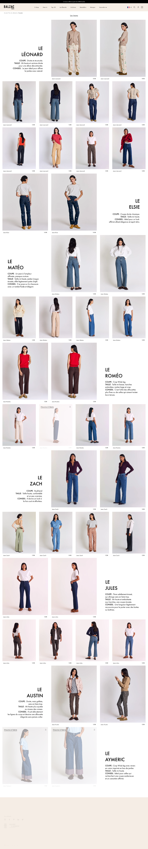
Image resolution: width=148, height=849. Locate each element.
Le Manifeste (64, 825)
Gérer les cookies (37, 836)
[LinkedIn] (19, 817)
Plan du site (92, 817)
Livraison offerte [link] (27, 804)
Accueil (5, 13)
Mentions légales (103, 843)
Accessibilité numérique (137, 843)
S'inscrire (141, 817)
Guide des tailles (37, 830)
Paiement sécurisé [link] (120, 804)
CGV (122, 843)
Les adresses (7, 814)
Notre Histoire (64, 817)
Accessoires (92, 828)
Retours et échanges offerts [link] (73, 804)
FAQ (33, 819)
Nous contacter (36, 822)
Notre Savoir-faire (65, 819)
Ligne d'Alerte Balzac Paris (40, 833)
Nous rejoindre (64, 822)
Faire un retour (36, 825)
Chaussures (92, 825)
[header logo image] (9, 9)
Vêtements (91, 819)
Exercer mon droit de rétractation (41, 828)
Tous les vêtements (13, 13)
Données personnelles (114, 843)
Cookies (127, 843)
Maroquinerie (93, 822)
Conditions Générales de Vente (41, 817)
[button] (134, 7)
